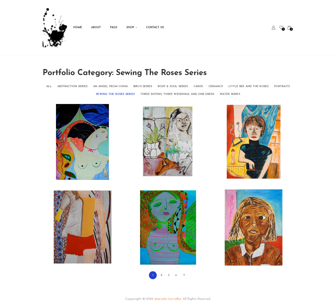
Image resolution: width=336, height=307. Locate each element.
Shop (130, 27)
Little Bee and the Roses (248, 86)
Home (77, 27)
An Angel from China (110, 86)
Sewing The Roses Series (115, 94)
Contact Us (155, 27)
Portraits (282, 86)
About (96, 27)
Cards (198, 86)
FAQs (113, 27)
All (49, 86)
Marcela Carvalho (167, 299)
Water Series (230, 94)
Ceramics (215, 86)
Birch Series (142, 86)
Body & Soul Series (173, 86)
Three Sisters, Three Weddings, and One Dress (177, 94)
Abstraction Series (72, 86)
